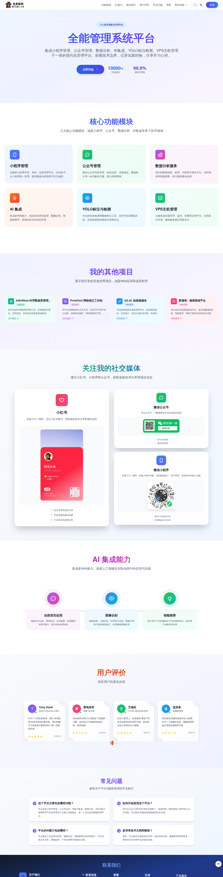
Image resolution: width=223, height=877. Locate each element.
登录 (212, 5)
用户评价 (144, 5)
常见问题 (158, 5)
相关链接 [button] (179, 5)
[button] (200, 4)
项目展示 (131, 5)
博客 (168, 5)
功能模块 (106, 5)
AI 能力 (119, 5)
